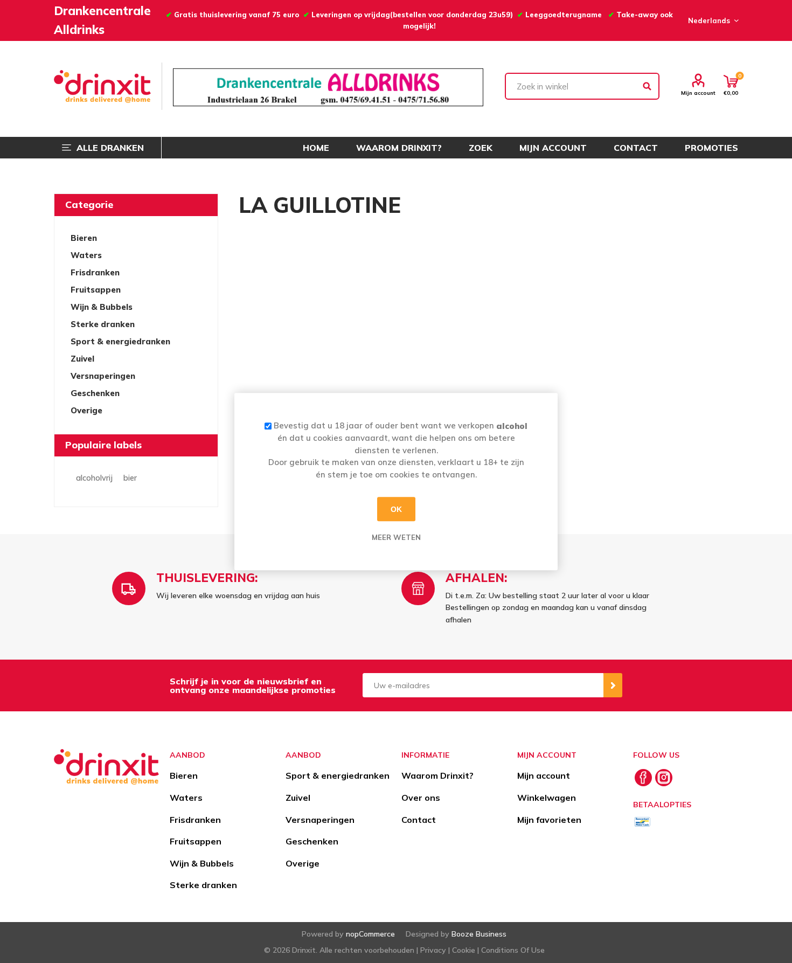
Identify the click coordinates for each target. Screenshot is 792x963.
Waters (86, 255)
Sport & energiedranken (120, 341)
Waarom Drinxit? (437, 775)
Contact (418, 819)
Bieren (84, 238)
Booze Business (478, 934)
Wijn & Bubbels (102, 307)
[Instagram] (663, 777)
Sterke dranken (103, 324)
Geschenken (95, 393)
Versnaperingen (103, 376)
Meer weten (396, 537)
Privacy (433, 950)
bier (130, 478)
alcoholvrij (94, 478)
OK (396, 509)
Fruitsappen (96, 290)
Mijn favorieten (549, 819)
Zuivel (82, 359)
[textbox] (582, 86)
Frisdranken (95, 272)
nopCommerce (370, 934)
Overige (86, 410)
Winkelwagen (546, 797)
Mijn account (698, 92)
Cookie (463, 950)
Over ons (420, 797)
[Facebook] (643, 777)
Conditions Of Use (513, 950)
